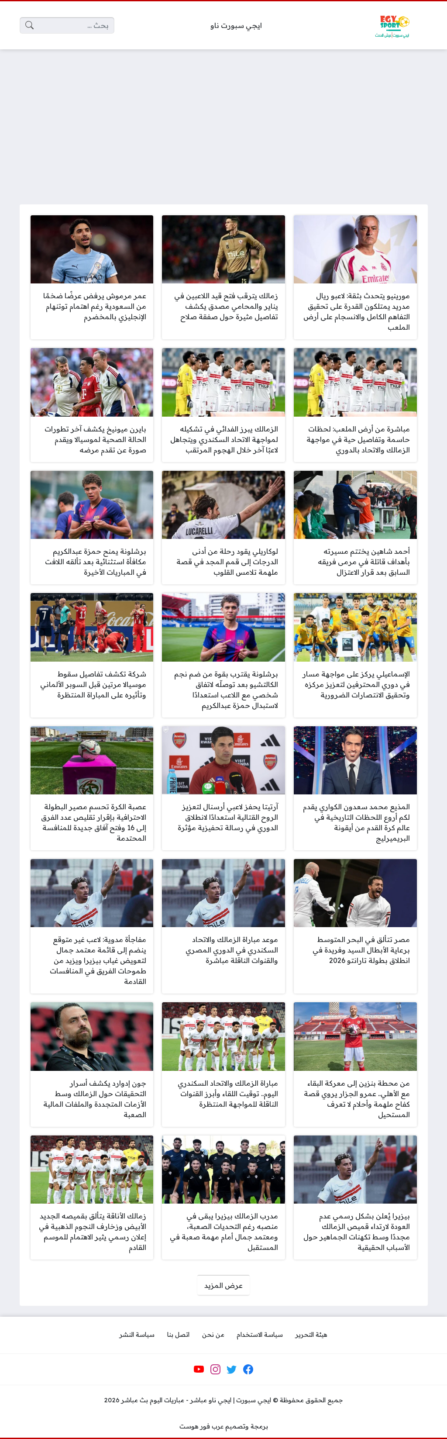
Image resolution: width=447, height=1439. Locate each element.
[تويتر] (232, 1369)
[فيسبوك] (248, 1369)
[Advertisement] (223, 121)
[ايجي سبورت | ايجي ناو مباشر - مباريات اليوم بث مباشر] (392, 25)
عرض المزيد (223, 1285)
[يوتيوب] (199, 1369)
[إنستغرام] (215, 1369)
